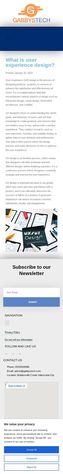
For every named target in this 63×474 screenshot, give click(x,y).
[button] (9, 38)
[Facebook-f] (42, 43)
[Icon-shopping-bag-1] (55, 35)
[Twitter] (49, 43)
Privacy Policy (12, 332)
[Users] (46, 35)
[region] (31, 446)
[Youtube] (55, 43)
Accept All (32, 449)
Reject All (31, 467)
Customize (31, 458)
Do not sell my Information (18, 339)
